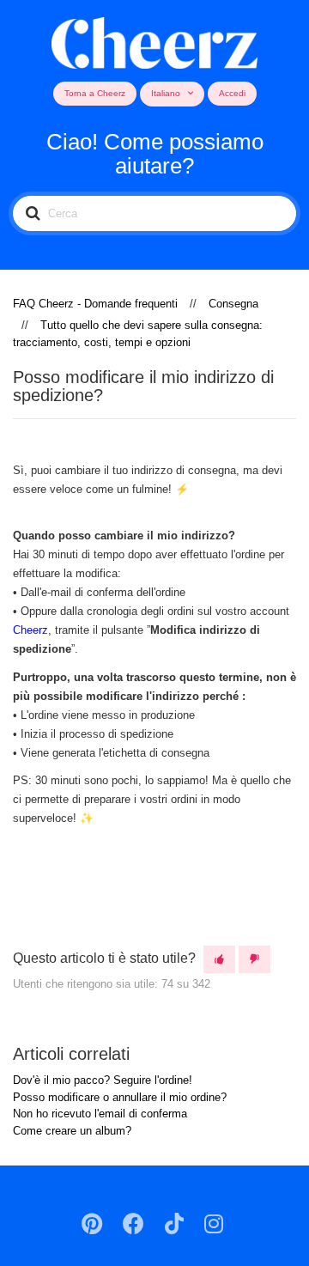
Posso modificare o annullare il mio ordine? (120, 1097)
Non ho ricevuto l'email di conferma (100, 1113)
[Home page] (155, 39)
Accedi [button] (232, 93)
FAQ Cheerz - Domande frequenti (95, 303)
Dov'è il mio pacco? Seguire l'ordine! (102, 1080)
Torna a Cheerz (94, 93)
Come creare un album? (72, 1130)
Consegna (233, 303)
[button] (219, 960)
